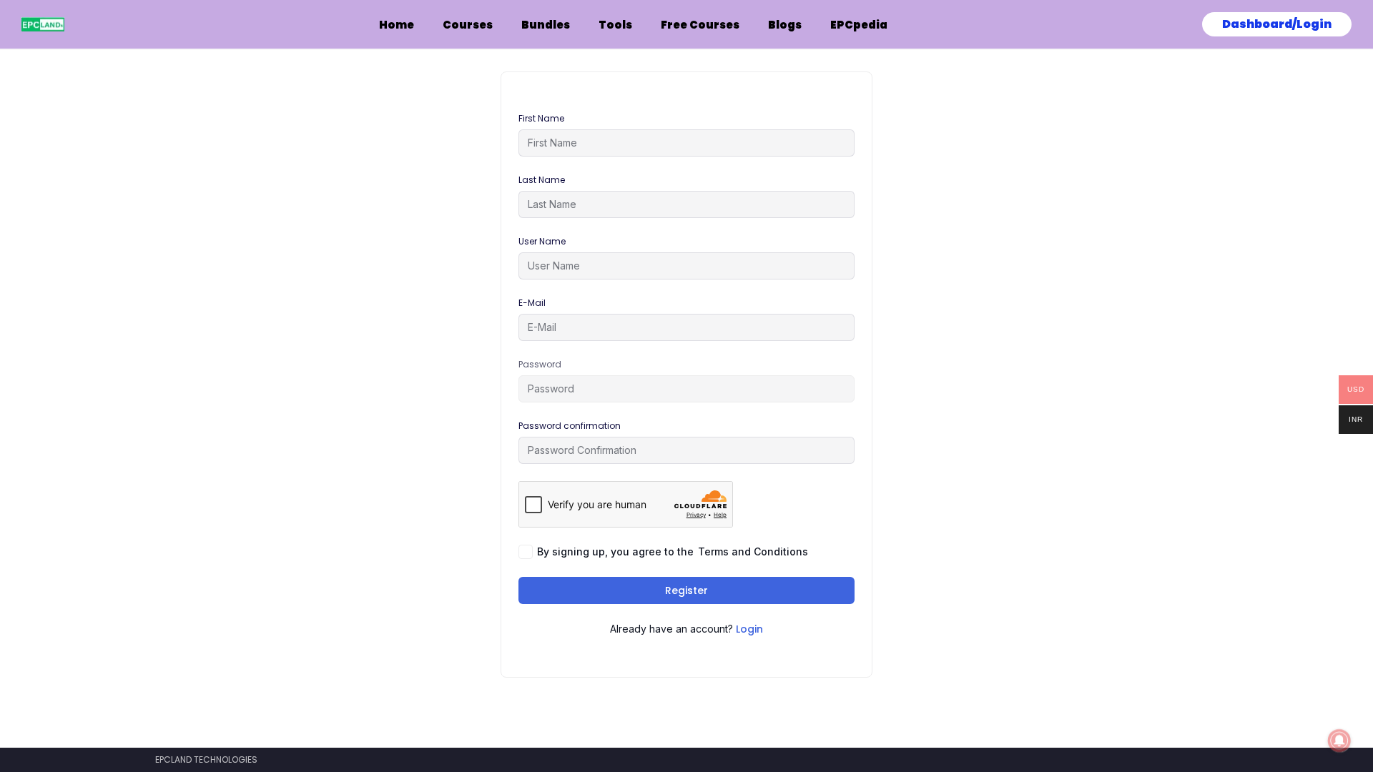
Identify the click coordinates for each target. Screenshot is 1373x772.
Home (396, 24)
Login (749, 629)
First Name (541, 118)
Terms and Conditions (753, 551)
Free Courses (700, 24)
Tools (615, 24)
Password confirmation (569, 426)
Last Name (541, 180)
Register (686, 590)
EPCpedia (858, 24)
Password (539, 364)
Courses (468, 24)
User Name (542, 241)
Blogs (785, 24)
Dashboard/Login (1277, 24)
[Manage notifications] (1339, 740)
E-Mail (532, 303)
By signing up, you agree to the (672, 551)
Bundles (545, 24)
